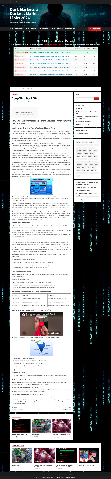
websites (85, 173)
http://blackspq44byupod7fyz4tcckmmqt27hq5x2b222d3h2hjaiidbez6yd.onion (51, 71)
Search (78, 94)
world (78, 175)
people (78, 167)
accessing (84, 142)
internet (79, 159)
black (85, 145)
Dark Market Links (70, 28)
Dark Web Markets (44, 28)
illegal (95, 156)
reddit (84, 167)
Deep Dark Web (67, 408)
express (86, 153)
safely (93, 167)
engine (95, 150)
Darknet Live (96, 28)
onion (86, 164)
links (89, 159)
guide (78, 156)
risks (89, 167)
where (91, 173)
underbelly (93, 170)
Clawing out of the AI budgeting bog (86, 187)
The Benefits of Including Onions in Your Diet (61, 426)
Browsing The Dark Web (82, 124)
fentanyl (92, 153)
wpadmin (14, 101)
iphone (84, 159)
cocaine (96, 145)
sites (83, 170)
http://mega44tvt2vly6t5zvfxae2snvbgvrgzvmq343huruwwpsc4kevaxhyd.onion (51, 74)
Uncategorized (15, 94)
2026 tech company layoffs (83, 190)
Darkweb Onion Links (17, 408)
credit (85, 147)
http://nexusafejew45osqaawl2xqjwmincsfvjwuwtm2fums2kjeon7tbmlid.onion (50, 52)
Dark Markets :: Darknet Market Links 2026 (24, 13)
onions (91, 164)
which (96, 173)
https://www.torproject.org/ (54, 44)
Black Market (41, 426)
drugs (90, 150)
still (88, 170)
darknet (79, 150)
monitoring (95, 161)
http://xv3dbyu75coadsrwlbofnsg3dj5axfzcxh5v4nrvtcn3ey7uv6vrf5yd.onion (50, 67)
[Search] (86, 28)
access (78, 142)
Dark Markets (19, 28)
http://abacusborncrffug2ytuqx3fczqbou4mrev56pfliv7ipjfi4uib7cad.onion (49, 56)
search (78, 170)
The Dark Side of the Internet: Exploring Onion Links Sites (21, 426)
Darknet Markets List (31, 28)
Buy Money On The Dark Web (83, 121)
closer (90, 145)
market (95, 159)
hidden (90, 156)
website (79, 173)
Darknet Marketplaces (57, 28)
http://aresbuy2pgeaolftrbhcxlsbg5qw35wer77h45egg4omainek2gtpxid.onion (50, 63)
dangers (91, 147)
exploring (79, 153)
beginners (79, 145)
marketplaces (80, 161)
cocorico (79, 147)
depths (84, 150)
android (91, 142)
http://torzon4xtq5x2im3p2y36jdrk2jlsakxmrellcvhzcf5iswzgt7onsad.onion (50, 59)
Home (11, 28)
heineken (84, 156)
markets (88, 161)
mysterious (79, 164)
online (96, 164)
